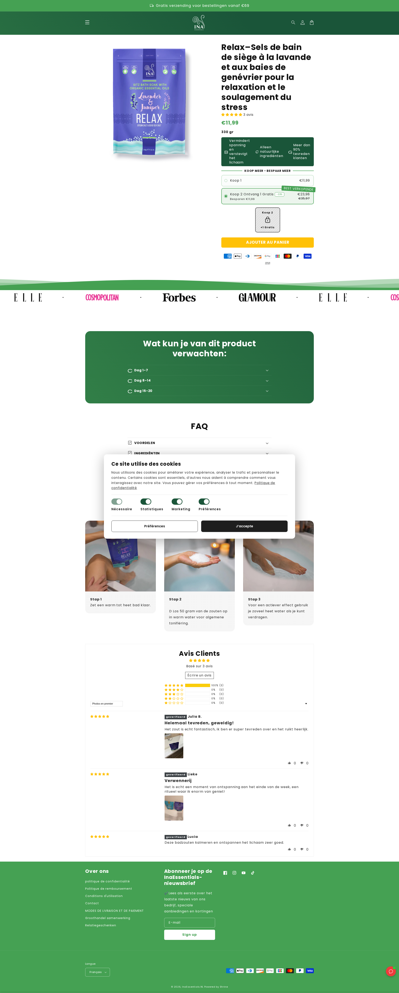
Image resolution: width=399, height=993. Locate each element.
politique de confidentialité (107, 881)
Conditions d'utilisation (104, 896)
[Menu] (87, 22)
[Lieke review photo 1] (174, 808)
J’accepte (244, 526)
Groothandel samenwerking (107, 918)
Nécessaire (121, 509)
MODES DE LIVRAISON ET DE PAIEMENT (114, 911)
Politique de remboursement (108, 889)
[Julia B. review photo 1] (174, 745)
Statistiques (152, 509)
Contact (92, 903)
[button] (293, 22)
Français (96, 972)
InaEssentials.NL (192, 986)
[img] (99, 716)
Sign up (189, 934)
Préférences (210, 509)
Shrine (224, 986)
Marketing (181, 509)
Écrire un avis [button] (199, 675)
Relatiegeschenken (100, 925)
